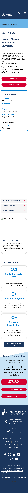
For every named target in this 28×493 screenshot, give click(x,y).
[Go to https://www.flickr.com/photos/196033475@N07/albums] (16, 458)
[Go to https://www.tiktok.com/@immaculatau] (11, 458)
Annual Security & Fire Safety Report (14, 477)
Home (3, 22)
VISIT (12, 439)
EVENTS (19, 439)
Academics (12, 22)
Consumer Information (13, 465)
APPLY (5, 439)
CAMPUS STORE (10, 445)
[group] (14, 272)
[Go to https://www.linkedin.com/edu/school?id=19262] (23, 454)
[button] (14, 201)
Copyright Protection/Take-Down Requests (12, 472)
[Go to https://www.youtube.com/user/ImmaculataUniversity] (18, 454)
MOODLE (16, 442)
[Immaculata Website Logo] (8, 16)
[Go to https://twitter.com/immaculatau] (9, 454)
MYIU (8, 442)
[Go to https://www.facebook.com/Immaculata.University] (5, 454)
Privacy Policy (7, 468)
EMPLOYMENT (14, 448)
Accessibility (18, 468)
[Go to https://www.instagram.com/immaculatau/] (14, 454)
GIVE (20, 445)
